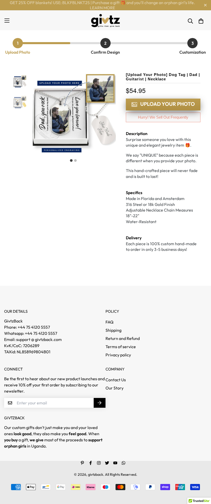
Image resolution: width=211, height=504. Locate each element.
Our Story (115, 388)
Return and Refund (123, 338)
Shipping (113, 330)
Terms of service (121, 346)
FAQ (109, 322)
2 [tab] (75, 160)
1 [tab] (71, 160)
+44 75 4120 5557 (41, 333)
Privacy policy (118, 354)
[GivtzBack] (105, 20)
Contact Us (116, 379)
